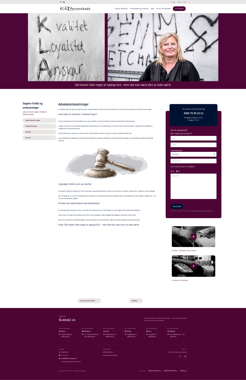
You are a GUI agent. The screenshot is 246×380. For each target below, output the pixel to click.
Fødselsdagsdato (176, 150)
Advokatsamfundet (170, 370)
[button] (39, 120)
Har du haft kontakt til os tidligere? (183, 167)
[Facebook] (180, 356)
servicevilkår (206, 210)
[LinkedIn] (185, 356)
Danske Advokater (154, 370)
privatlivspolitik (198, 210)
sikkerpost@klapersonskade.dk (71, 361)
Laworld (182, 370)
